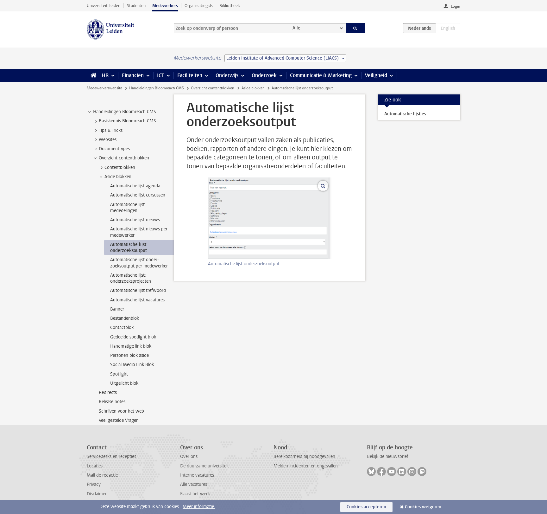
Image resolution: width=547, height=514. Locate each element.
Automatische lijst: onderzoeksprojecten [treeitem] (130, 278)
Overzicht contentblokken (212, 88)
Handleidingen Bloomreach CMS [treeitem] (124, 112)
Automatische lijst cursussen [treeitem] (137, 195)
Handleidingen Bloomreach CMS (156, 88)
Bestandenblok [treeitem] (124, 318)
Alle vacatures (193, 484)
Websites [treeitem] (107, 140)
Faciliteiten (189, 75)
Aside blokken (253, 88)
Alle (296, 28)
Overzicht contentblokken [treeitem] (124, 158)
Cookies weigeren (423, 507)
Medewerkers (165, 5)
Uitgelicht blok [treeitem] (124, 383)
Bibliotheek (229, 5)
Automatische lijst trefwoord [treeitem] (138, 290)
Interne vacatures (197, 475)
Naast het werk (195, 494)
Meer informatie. (199, 507)
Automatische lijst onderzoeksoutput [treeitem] (128, 247)
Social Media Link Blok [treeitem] (132, 365)
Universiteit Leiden (103, 5)
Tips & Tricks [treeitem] (111, 130)
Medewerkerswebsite (104, 88)
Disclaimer (97, 494)
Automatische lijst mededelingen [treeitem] (127, 208)
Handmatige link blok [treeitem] (130, 346)
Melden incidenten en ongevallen (306, 466)
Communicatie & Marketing (321, 75)
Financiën (133, 75)
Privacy (94, 484)
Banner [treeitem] (117, 309)
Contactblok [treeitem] (122, 327)
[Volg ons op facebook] (381, 471)
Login (455, 6)
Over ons (189, 456)
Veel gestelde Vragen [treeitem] (119, 420)
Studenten (136, 5)
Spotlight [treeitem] (119, 374)
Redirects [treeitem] (108, 392)
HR (105, 75)
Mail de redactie (102, 475)
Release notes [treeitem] (112, 402)
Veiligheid (376, 75)
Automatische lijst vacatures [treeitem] (137, 300)
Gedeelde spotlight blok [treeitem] (133, 337)
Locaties (95, 466)
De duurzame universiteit (204, 466)
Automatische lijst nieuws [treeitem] (135, 220)
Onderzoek (264, 75)
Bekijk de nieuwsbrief (387, 456)
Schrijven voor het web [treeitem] (121, 411)
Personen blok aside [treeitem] (129, 355)
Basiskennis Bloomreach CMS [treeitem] (127, 121)
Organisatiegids (199, 5)
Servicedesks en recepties (111, 456)
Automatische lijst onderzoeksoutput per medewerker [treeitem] (139, 263)
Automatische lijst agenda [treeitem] (135, 186)
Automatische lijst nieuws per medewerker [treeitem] (138, 232)
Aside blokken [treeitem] (117, 177)
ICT (160, 75)
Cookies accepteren (366, 507)
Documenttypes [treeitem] (114, 149)
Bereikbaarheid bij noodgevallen (304, 456)
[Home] (92, 75)
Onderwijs (227, 75)
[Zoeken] (356, 28)
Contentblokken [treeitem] (119, 167)
